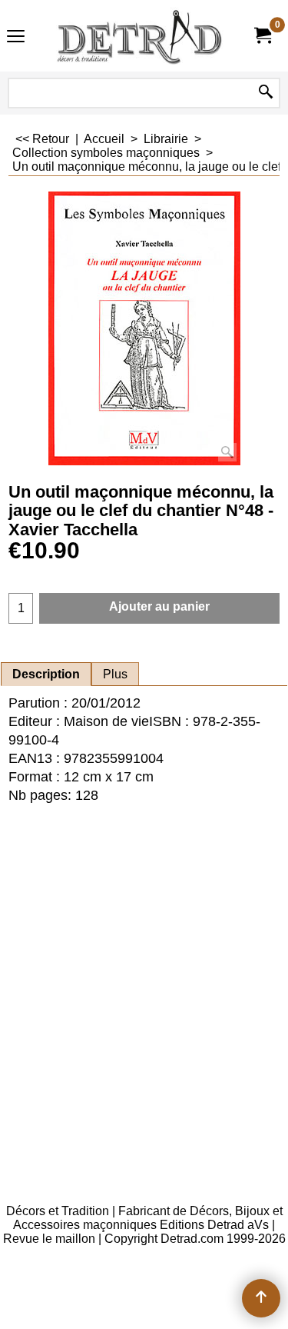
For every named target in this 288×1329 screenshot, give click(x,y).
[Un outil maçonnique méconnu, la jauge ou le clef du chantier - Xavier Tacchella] (144, 328)
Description (46, 674)
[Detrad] (141, 36)
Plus (115, 674)
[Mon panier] (261, 35)
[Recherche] (266, 93)
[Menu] (16, 37)
